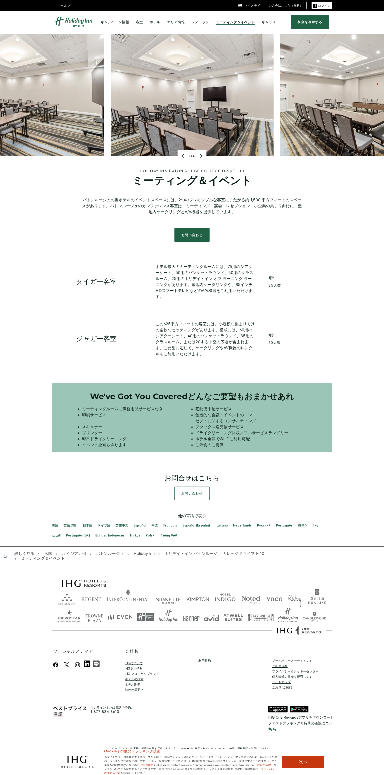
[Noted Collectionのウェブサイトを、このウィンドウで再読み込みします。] (251, 598)
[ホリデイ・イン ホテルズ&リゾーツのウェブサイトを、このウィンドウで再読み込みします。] (168, 617)
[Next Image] (200, 156)
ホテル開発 (132, 684)
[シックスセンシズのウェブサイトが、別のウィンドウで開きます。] (66, 598)
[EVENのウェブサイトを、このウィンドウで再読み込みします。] (120, 617)
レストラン (200, 22)
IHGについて (134, 663)
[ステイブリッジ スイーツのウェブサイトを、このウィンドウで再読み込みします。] (261, 617)
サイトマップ (281, 682)
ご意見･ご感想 (282, 687)
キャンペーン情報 (115, 22)
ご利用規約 (280, 666)
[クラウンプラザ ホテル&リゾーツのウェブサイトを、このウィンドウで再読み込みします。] (94, 617)
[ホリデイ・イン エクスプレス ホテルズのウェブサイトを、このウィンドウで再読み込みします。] (145, 617)
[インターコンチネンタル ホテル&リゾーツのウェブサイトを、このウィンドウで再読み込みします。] (128, 598)
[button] (322, 5)
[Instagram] (77, 665)
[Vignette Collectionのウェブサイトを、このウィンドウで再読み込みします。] (168, 598)
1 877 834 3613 (104, 712)
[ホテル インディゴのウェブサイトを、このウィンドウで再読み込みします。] (225, 598)
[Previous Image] (183, 156)
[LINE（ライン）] (96, 663)
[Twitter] (66, 665)
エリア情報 (176, 22)
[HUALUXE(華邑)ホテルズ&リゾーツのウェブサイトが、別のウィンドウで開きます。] (317, 598)
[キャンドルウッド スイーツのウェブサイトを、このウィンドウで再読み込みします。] (314, 617)
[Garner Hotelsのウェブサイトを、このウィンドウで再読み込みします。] (191, 617)
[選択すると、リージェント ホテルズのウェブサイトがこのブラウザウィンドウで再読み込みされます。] (91, 598)
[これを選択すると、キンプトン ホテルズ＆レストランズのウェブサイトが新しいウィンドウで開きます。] (198, 598)
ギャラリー (270, 22)
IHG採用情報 (134, 668)
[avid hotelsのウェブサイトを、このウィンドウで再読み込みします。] (211, 617)
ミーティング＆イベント (235, 22)
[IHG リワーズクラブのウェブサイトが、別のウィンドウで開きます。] (299, 630)
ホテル (155, 22)
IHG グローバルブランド (142, 674)
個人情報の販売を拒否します (292, 676)
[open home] (7, 556)
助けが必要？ (134, 690)
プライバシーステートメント (292, 661)
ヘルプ (66, 5)
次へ (303, 762)
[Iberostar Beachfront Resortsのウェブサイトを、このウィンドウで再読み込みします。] (69, 617)
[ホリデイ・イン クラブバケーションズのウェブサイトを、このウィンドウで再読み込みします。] (288, 617)
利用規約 (204, 661)
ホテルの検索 (134, 679)
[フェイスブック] (56, 665)
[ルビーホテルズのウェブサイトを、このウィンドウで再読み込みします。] (294, 598)
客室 (139, 22)
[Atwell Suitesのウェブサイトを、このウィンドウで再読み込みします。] (233, 617)
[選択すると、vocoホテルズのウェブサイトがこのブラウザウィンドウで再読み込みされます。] (274, 598)
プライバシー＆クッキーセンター (295, 671)
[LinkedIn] (87, 663)
